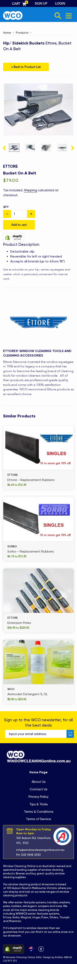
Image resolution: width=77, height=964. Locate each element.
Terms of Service (38, 819)
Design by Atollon (53, 957)
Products (22, 32)
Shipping (30, 190)
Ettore (10, 166)
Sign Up (41, 3)
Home (7, 32)
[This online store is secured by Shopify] (13, 237)
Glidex (53, 917)
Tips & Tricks (38, 804)
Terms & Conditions (38, 812)
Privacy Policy (38, 797)
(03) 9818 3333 (31, 854)
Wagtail (26, 917)
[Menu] (68, 16)
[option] (14, 148)
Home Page (38, 772)
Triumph (64, 917)
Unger (36, 917)
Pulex (44, 917)
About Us (39, 782)
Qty (6, 207)
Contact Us (38, 789)
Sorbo (15, 917)
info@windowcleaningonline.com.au (40, 849)
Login (60, 3)
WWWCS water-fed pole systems (37, 913)
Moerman (15, 921)
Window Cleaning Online (19, 866)
